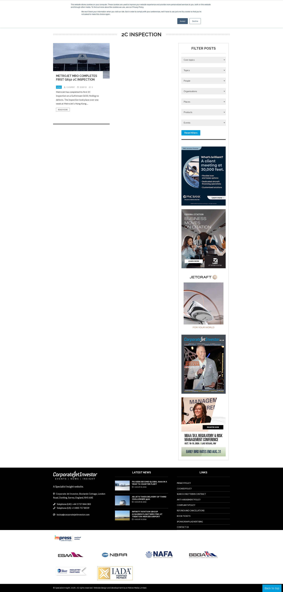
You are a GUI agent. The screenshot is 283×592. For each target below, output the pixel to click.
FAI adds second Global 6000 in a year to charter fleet (149, 483)
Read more (63, 109)
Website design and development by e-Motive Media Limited (119, 588)
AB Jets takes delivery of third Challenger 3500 (149, 498)
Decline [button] (195, 21)
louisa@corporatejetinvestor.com (73, 514)
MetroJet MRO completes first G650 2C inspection (76, 77)
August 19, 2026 (140, 519)
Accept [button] (182, 21)
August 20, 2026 (140, 487)
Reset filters (190, 133)
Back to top (272, 588)
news (59, 87)
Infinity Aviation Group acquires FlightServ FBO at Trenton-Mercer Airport (147, 514)
